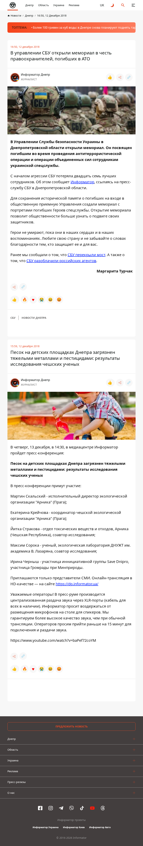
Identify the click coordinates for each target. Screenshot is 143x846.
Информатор (82, 181)
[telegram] (61, 808)
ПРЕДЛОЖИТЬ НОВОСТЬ (71, 726)
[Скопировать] (129, 77)
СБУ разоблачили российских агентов (61, 260)
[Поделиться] (120, 77)
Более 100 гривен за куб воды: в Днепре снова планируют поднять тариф (86, 27)
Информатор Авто (100, 827)
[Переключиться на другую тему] (112, 5)
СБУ (12, 317)
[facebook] (40, 808)
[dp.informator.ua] (12, 5)
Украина (58, 5)
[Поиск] (123, 5)
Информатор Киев (74, 827)
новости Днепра (34, 317)
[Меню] (133, 5)
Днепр (29, 5)
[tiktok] (82, 808)
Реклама (74, 5)
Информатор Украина (45, 827)
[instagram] (50, 808)
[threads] (103, 808)
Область (43, 5)
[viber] (71, 808)
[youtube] (92, 808)
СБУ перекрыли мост (86, 254)
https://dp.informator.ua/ (77, 583)
